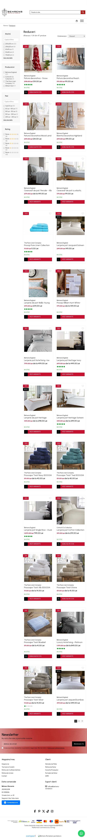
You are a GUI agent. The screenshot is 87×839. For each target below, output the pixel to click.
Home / (6, 26)
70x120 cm (8, 55)
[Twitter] (44, 811)
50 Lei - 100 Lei (10, 109)
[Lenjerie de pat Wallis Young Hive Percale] (38, 283)
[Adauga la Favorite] (50, 46)
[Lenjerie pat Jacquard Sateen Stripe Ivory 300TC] (71, 226)
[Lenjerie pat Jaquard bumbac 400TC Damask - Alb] (71, 680)
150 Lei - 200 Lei (10, 114)
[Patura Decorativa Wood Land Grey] (38, 116)
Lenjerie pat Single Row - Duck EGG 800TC (38, 530)
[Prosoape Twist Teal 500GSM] (71, 456)
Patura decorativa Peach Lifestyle (68, 78)
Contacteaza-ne (12, 802)
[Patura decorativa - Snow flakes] (38, 59)
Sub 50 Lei (8, 106)
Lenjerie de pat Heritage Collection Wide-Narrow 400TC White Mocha (35, 417)
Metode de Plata (51, 764)
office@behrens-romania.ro (52, 787)
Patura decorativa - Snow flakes (36, 78)
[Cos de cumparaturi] (76, 21)
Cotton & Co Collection (64, 527)
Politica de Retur (50, 767)
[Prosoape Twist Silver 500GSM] (38, 680)
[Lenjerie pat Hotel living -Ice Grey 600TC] (38, 341)
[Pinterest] (39, 811)
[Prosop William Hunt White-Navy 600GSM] (71, 283)
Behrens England (11, 72)
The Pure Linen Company (32, 243)
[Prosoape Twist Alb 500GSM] (38, 568)
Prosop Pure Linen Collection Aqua (37, 245)
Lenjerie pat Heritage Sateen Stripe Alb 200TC (70, 417)
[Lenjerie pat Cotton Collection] (71, 510)
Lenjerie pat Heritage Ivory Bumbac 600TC (69, 360)
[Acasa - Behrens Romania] (14, 12)
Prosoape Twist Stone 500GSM (67, 587)
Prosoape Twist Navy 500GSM (38, 475)
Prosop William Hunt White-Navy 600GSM (69, 302)
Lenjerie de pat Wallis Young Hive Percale (37, 302)
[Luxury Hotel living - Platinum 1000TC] (71, 623)
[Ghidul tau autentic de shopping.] (31, 836)
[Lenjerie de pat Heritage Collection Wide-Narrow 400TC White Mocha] (38, 398)
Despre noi (5, 764)
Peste (7, 134)
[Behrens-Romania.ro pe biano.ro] (49, 836)
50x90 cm (8, 49)
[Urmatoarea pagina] (82, 721)
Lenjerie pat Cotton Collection (70, 530)
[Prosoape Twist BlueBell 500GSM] (38, 623)
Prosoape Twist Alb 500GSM (37, 587)
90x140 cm (8, 52)
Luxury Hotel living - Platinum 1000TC (69, 642)
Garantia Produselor (51, 770)
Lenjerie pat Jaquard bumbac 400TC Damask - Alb (70, 699)
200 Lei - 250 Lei (10, 117)
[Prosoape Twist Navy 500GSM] (38, 456)
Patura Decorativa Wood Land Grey (37, 135)
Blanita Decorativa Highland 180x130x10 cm (69, 135)
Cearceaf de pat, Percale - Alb (38, 190)
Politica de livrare (7, 773)
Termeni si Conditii (8, 767)
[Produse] (82, 21)
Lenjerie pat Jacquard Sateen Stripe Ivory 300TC (70, 245)
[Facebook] (35, 811)
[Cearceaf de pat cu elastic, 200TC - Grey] (71, 171)
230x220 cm (9, 46)
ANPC (47, 776)
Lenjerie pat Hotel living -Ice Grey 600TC (36, 360)
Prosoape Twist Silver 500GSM (34, 699)
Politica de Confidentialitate (56, 748)
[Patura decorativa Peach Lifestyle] (71, 59)
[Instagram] (52, 811)
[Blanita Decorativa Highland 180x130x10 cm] (71, 116)
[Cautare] (83, 12)
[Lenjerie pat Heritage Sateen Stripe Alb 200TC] (71, 398)
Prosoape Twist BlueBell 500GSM (35, 642)
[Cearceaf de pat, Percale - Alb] (38, 171)
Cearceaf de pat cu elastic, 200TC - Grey (69, 190)
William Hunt (9, 86)
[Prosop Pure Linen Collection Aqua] (38, 226)
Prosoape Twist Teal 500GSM (70, 475)
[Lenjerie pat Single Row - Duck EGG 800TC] (38, 510)
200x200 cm (9, 44)
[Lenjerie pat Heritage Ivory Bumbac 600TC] (71, 341)
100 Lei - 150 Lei (10, 111)
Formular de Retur (51, 773)
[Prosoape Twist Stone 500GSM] (71, 568)
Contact (4, 776)
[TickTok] (48, 811)
